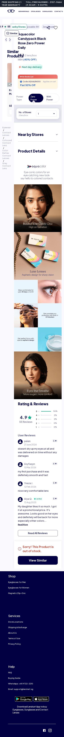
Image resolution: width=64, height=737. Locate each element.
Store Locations (15, 622)
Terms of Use (14, 638)
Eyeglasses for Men (17, 582)
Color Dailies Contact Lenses (6, 154)
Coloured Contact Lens (7, 143)
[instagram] (50, 730)
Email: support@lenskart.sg (20, 689)
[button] (55, 28)
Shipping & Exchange (17, 627)
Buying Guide (14, 678)
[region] (38, 46)
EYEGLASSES (36, 11)
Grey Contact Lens (6, 166)
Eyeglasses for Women (18, 588)
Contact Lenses (6, 133)
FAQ (10, 672)
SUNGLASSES (47, 11)
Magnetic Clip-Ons (16, 593)
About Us (12, 633)
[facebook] (44, 730)
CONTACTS (58, 11)
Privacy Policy (14, 644)
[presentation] (38, 172)
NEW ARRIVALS (23, 11)
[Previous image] (6, 39)
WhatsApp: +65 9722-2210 (20, 684)
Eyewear (6, 127)
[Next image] (10, 39)
